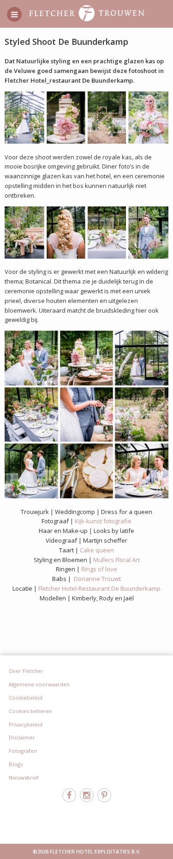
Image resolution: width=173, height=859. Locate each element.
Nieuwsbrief (24, 777)
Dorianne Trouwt (97, 579)
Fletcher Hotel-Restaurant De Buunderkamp (99, 588)
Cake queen (97, 550)
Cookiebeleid (25, 697)
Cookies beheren (30, 711)
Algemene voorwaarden (39, 684)
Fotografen (23, 750)
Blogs (16, 764)
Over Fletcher (26, 670)
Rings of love (99, 569)
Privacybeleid (25, 724)
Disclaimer (22, 737)
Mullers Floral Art (116, 560)
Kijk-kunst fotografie (103, 521)
